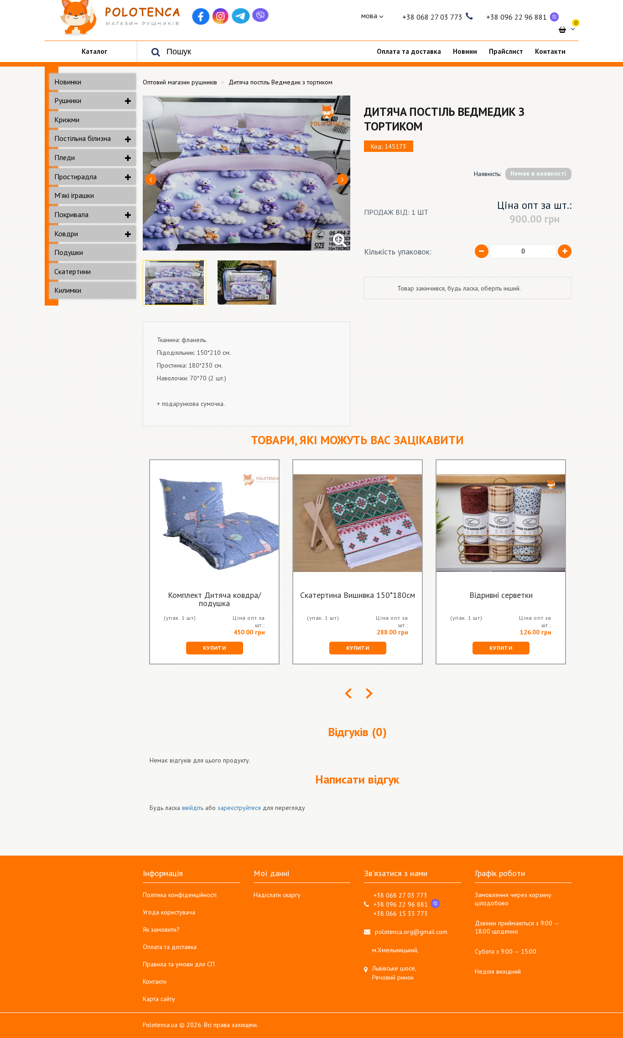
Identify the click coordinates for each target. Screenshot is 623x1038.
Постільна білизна (82, 138)
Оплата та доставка (170, 947)
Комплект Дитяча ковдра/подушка (214, 599)
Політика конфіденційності (180, 895)
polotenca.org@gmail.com (411, 932)
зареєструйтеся (239, 808)
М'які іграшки (74, 195)
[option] (246, 173)
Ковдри (66, 233)
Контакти (154, 981)
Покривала (71, 214)
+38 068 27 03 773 (432, 17)
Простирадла (75, 176)
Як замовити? (161, 929)
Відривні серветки (501, 595)
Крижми (66, 119)
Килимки (67, 290)
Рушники (67, 100)
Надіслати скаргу (277, 895)
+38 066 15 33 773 (401, 913)
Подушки (68, 252)
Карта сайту (159, 999)
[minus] (481, 251)
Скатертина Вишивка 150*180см (357, 595)
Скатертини (72, 271)
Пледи (64, 157)
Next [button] (342, 179)
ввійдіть (192, 808)
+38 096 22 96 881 (516, 17)
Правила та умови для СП (179, 964)
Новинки (67, 81)
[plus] (564, 251)
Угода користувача (169, 912)
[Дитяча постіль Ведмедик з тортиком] (246, 173)
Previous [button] (150, 179)
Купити (214, 647)
